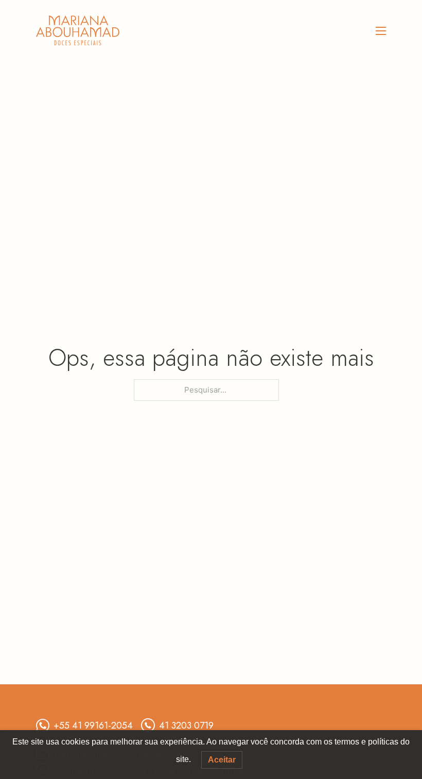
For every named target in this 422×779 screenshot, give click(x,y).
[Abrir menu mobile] (381, 31)
